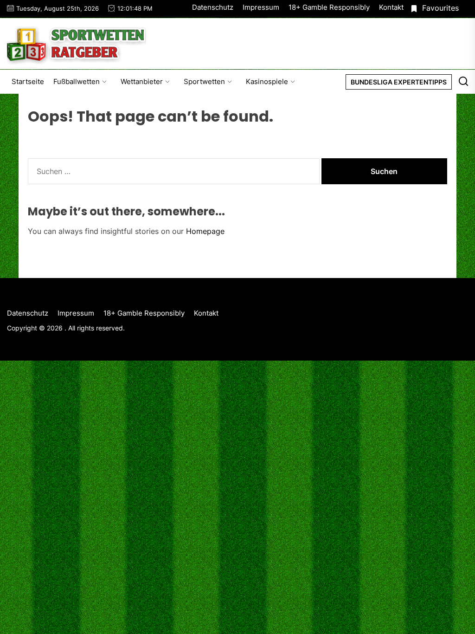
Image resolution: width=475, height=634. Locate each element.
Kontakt (391, 7)
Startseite (28, 81)
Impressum (261, 7)
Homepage (205, 231)
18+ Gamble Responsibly (329, 7)
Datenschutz (212, 7)
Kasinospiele (267, 81)
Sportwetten (204, 81)
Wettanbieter (142, 81)
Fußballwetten (76, 81)
